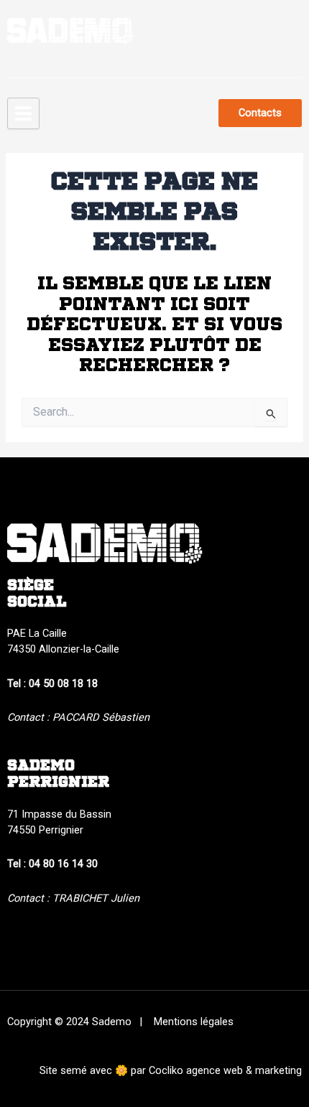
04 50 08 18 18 (63, 683)
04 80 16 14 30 (63, 863)
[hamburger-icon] (23, 113)
